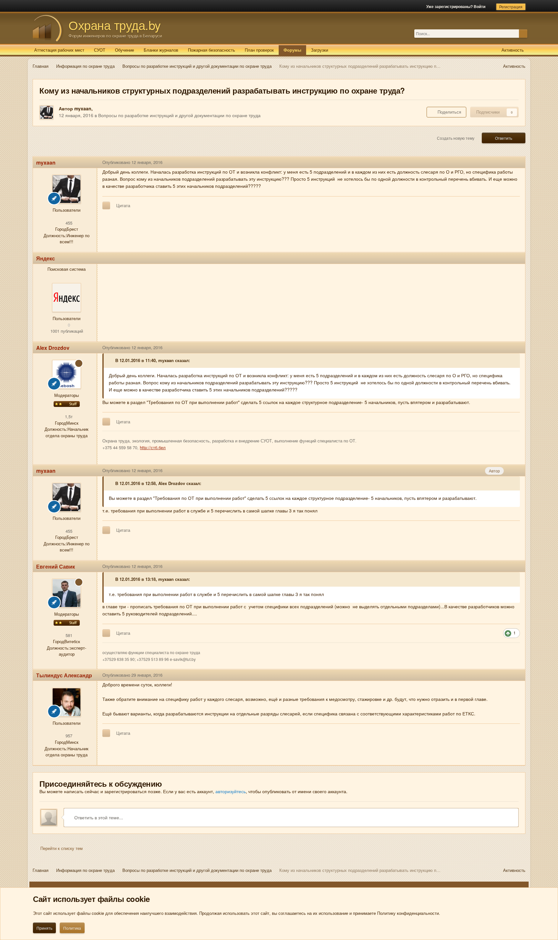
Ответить (503, 138)
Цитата (123, 205)
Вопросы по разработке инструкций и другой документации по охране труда (179, 115)
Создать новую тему (455, 138)
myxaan (82, 108)
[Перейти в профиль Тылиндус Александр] (66, 702)
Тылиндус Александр (64, 675)
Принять (44, 928)
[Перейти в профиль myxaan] (46, 112)
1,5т (68, 416)
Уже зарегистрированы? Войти (456, 6)
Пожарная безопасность (211, 50)
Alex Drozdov (52, 347)
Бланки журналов (161, 50)
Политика (72, 928)
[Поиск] (523, 33)
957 (68, 736)
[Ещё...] (515, 162)
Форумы (292, 50)
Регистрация (510, 6)
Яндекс (45, 258)
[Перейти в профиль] (66, 297)
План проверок (259, 50)
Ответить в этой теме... (98, 817)
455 (68, 223)
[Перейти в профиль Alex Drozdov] (66, 374)
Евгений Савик (55, 566)
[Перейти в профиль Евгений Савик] (66, 593)
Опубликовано (132, 162)
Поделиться (448, 112)
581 (68, 635)
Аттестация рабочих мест (59, 50)
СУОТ (99, 50)
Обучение (124, 50)
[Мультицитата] (106, 205)
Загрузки (319, 50)
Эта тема (509, 33)
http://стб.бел (153, 447)
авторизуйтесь (230, 791)
